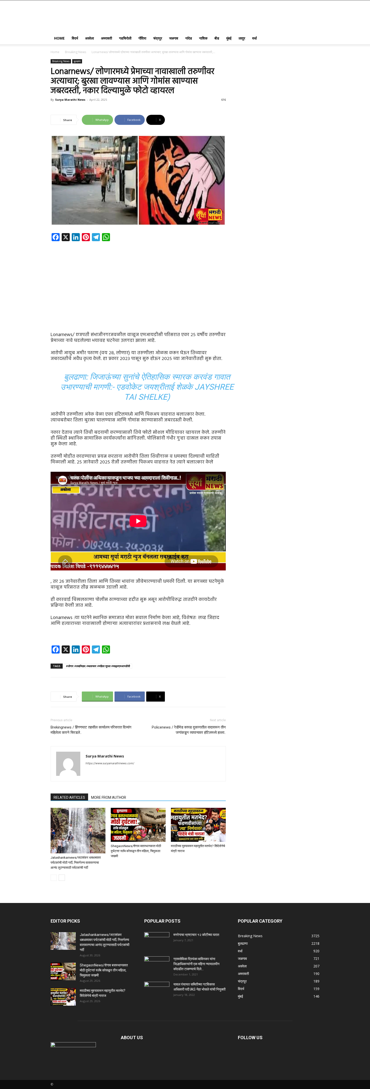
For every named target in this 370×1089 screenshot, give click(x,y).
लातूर (242, 38)
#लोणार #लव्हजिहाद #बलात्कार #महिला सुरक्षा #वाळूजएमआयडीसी (98, 666)
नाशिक (203, 38)
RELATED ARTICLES (69, 797)
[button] (313, 38)
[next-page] (62, 878)
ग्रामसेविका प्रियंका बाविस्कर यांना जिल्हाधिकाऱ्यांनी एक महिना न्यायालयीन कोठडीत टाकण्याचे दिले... (196, 964)
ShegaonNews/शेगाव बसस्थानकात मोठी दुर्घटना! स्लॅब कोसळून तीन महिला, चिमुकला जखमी (136, 851)
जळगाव (173, 38)
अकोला (89, 38)
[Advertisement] (138, 282)
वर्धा (254, 38)
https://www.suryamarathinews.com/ (110, 763)
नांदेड (188, 38)
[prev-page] (54, 878)
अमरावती (106, 38)
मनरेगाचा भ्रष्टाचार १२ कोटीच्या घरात (196, 935)
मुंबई (229, 38)
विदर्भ (75, 38)
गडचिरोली (125, 38)
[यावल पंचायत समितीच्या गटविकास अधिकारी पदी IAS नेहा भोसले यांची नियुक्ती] (156, 990)
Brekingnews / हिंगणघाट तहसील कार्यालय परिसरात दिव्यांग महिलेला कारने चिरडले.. (91, 730)
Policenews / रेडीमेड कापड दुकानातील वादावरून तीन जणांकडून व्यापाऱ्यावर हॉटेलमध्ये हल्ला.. (189, 730)
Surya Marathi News (70, 99)
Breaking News (75, 52)
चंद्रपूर (157, 38)
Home (59, 38)
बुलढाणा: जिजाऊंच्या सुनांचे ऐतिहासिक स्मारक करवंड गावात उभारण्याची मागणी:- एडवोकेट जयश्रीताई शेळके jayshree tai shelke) (147, 387)
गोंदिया (142, 38)
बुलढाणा (77, 61)
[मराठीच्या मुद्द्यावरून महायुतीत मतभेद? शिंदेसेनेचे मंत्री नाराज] (198, 825)
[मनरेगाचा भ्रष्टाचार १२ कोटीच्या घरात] (156, 941)
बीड (216, 38)
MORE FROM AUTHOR (108, 797)
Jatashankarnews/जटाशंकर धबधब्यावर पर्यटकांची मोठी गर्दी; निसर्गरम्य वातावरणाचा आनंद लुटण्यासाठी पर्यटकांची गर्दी (76, 862)
